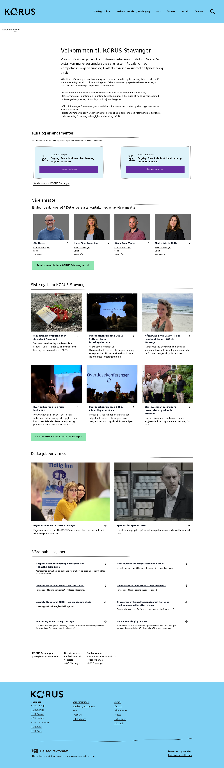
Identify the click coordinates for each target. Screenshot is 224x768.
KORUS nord (37, 714)
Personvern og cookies (179, 751)
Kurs (75, 711)
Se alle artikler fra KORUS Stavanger (58, 437)
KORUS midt (37, 710)
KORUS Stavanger (41, 247)
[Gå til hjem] (20, 11)
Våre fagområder (81, 702)
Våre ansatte (120, 711)
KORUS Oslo (37, 718)
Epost (35, 251)
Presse (117, 715)
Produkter (77, 715)
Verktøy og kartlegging (84, 706)
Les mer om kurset (69, 169)
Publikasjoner (79, 719)
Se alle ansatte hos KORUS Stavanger (60, 265)
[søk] (212, 12)
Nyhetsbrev (120, 719)
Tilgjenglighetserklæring (180, 755)
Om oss (118, 706)
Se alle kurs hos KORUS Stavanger (51, 183)
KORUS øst (36, 731)
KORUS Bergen (38, 706)
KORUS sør (36, 727)
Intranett (118, 723)
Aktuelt (117, 702)
